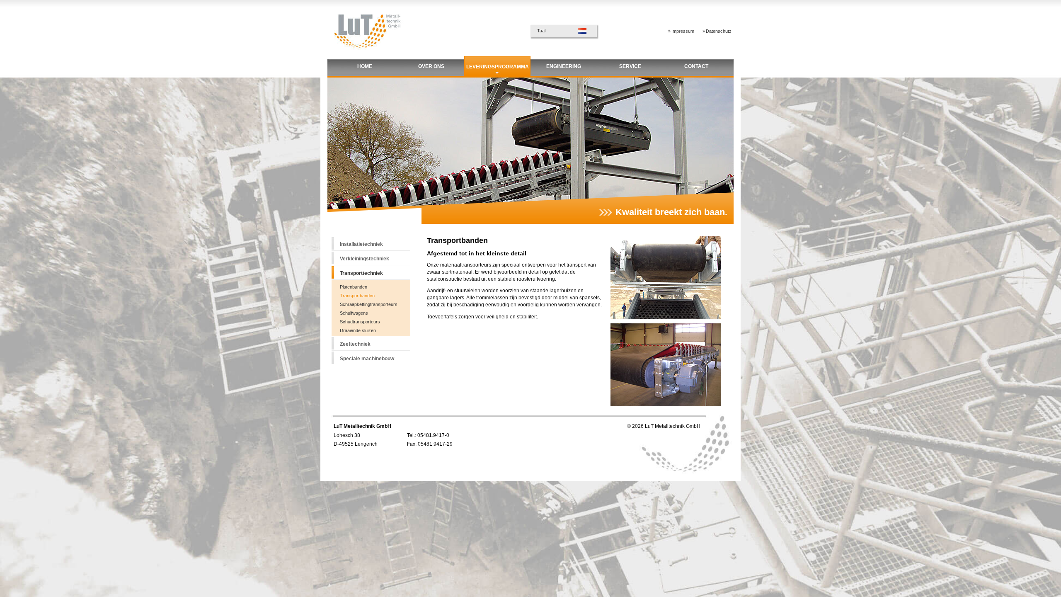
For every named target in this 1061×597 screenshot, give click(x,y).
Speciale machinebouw (367, 359)
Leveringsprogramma (497, 67)
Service (630, 66)
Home (364, 66)
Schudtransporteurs (360, 321)
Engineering (563, 66)
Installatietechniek (361, 244)
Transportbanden (357, 295)
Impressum (682, 31)
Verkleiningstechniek (364, 259)
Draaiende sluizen (358, 330)
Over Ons (431, 66)
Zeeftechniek (355, 344)
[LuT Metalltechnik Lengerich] (366, 53)
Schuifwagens (354, 313)
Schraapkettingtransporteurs (368, 304)
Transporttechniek (361, 273)
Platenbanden (353, 286)
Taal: (542, 30)
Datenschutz (719, 31)
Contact (696, 66)
